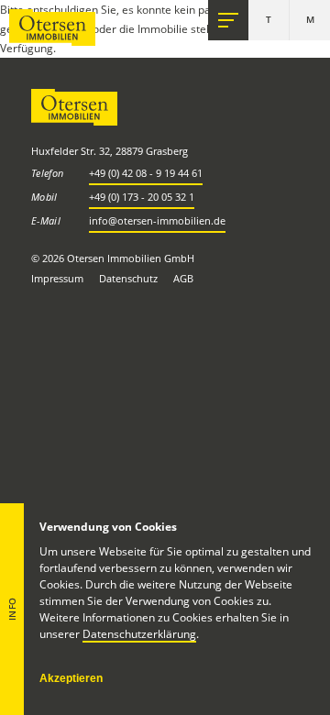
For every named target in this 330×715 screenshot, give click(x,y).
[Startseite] (52, 27)
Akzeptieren (71, 678)
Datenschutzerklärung (139, 634)
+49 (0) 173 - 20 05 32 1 (141, 197)
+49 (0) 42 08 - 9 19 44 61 (146, 173)
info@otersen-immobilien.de (157, 220)
